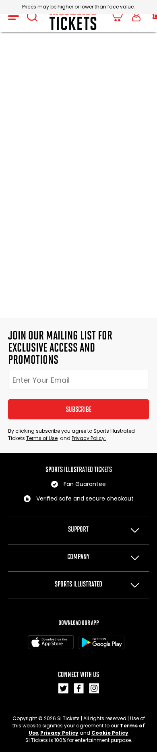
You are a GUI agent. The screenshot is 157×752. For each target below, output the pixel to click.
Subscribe (78, 409)
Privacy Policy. (89, 438)
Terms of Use (42, 438)
